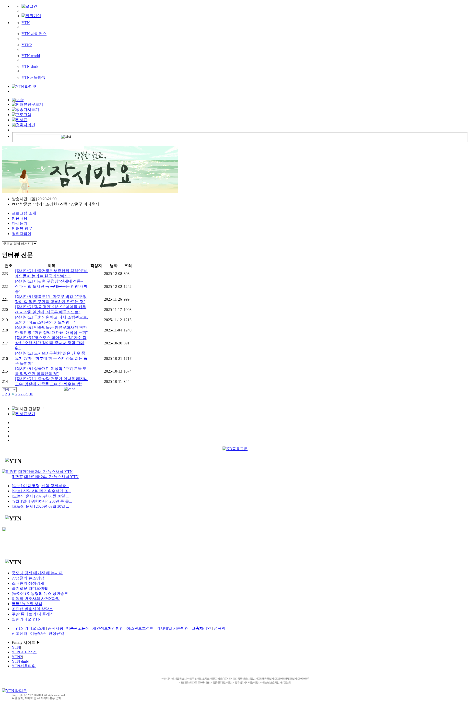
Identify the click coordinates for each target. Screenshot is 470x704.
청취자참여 (21, 234)
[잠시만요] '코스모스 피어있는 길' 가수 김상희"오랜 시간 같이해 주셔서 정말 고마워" (50, 343)
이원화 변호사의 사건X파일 (36, 599)
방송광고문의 (78, 628)
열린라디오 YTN (26, 619)
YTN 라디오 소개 (30, 628)
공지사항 (55, 628)
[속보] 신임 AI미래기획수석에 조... (41, 491)
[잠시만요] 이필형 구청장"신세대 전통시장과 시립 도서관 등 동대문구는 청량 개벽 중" (51, 286)
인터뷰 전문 (22, 228)
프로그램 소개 (24, 213)
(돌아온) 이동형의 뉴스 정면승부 (40, 593)
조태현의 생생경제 (28, 583)
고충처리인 (201, 628)
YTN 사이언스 (34, 34)
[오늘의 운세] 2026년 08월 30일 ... (40, 496)
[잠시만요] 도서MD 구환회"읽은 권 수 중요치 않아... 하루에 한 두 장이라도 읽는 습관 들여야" (51, 358)
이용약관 (38, 633)
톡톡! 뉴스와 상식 (27, 604)
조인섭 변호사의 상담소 (32, 609)
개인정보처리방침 (108, 628)
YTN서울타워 (34, 77)
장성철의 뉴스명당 (28, 578)
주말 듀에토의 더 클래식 (33, 614)
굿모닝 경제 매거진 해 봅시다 (37, 573)
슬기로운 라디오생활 (30, 588)
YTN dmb (30, 66)
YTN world (31, 56)
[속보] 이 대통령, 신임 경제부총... (40, 486)
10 (31, 394)
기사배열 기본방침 (172, 628)
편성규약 (56, 633)
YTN (26, 23)
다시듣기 (19, 223)
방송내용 (19, 218)
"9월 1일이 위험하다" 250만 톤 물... (42, 501)
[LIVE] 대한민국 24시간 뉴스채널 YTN (45, 477)
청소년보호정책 (140, 628)
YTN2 (27, 45)
